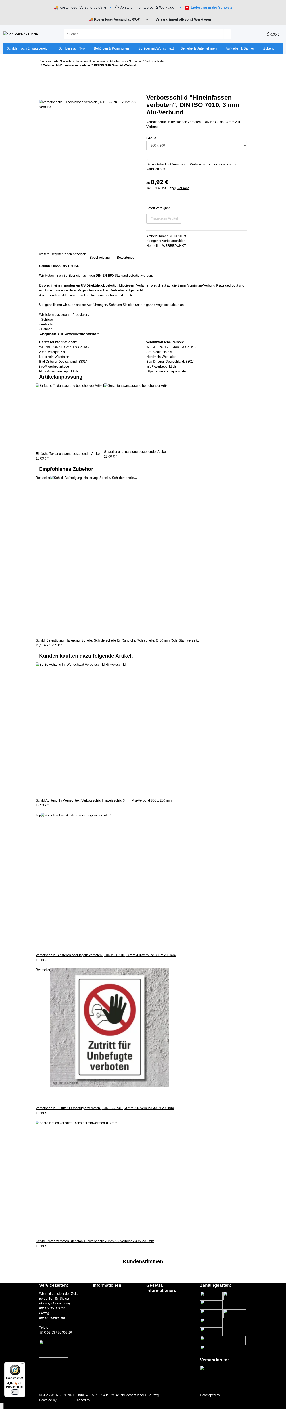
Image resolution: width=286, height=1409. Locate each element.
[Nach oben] (2, 1406)
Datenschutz (155, 1298)
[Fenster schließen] (42, 95)
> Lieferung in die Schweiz (114, 1308)
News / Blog (101, 1298)
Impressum (154, 1318)
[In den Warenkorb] (42, 88)
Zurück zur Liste (48, 61)
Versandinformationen (108, 1303)
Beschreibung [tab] (100, 257)
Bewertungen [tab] (126, 257)
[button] (253, 34)
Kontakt (98, 1318)
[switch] (15, 1392)
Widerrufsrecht (157, 1313)
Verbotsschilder (173, 241)
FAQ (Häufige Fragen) (109, 1313)
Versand (183, 188)
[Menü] (22, 1364)
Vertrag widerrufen (57, 1384)
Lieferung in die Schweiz (211, 7)
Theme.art (228, 1395)
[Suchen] (227, 34)
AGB (150, 1303)
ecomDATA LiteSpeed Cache (112, 1400)
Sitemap (152, 1308)
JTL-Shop (65, 1400)
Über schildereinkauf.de (110, 1293)
